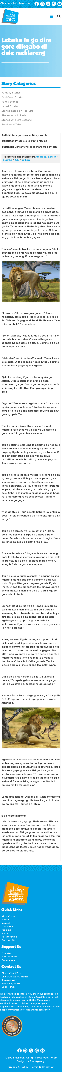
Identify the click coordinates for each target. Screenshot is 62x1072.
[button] (51, 16)
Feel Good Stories (12, 97)
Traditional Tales (12, 124)
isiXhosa (26, 160)
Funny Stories (10, 102)
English (52, 157)
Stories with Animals (14, 115)
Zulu (16, 160)
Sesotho (7, 160)
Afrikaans (40, 157)
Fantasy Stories (11, 93)
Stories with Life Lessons (17, 120)
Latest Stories (10, 106)
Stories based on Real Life (17, 111)
